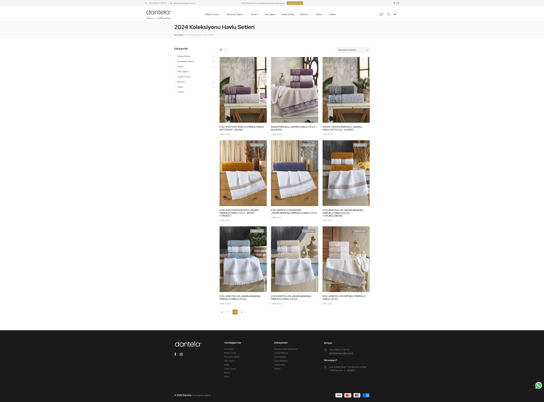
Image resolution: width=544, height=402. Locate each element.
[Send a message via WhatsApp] (539, 385)
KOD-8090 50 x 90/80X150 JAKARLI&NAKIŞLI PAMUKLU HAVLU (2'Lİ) (294, 211)
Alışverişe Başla (295, 3)
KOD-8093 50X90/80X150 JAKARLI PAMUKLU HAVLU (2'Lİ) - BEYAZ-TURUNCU (239, 213)
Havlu (180, 86)
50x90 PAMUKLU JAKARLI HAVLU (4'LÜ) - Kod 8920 (294, 128)
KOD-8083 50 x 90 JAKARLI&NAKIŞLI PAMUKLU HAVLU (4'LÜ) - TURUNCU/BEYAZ (343, 213)
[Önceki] (222, 312)
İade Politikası (280, 357)
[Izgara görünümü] (221, 49)
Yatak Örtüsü (184, 76)
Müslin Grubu (184, 56)
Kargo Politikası (281, 361)
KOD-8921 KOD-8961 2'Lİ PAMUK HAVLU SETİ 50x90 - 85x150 (242, 128)
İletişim (277, 368)
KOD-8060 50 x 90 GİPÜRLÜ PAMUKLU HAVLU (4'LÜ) (344, 298)
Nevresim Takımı (186, 61)
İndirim (181, 91)
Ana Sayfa (228, 349)
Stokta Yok (257, 145)
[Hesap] (395, 14)
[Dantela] (158, 14)
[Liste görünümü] (225, 49)
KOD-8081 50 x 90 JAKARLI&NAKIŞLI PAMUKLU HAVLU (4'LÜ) (291, 298)
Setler (181, 66)
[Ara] (388, 14)
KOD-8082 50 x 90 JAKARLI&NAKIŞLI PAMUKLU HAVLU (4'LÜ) (240, 298)
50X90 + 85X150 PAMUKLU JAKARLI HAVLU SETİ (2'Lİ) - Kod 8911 (342, 128)
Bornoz (181, 81)
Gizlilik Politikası (281, 353)
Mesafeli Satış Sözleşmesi (286, 349)
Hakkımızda (279, 364)
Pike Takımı (183, 71)
